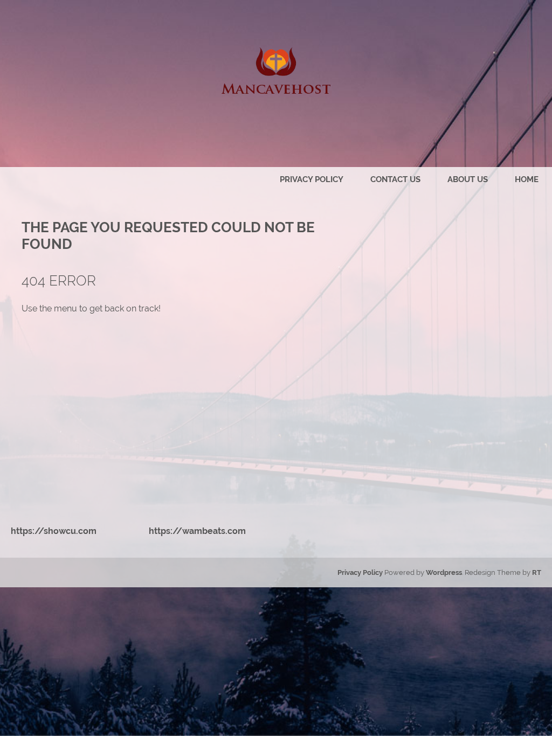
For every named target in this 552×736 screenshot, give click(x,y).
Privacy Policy (311, 179)
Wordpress (444, 572)
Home (527, 179)
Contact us (395, 179)
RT (536, 572)
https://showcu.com (53, 531)
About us (467, 179)
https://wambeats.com (197, 531)
